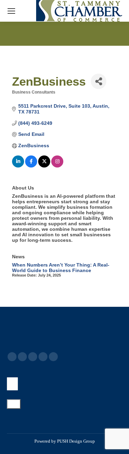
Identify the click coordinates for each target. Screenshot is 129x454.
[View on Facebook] (31, 166)
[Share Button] (98, 81)
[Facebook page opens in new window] (12, 356)
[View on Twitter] (44, 166)
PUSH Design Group (76, 441)
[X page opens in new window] (22, 356)
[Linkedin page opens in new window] (43, 356)
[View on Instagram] (57, 166)
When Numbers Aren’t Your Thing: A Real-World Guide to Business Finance (60, 267)
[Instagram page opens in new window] (53, 356)
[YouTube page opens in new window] (32, 356)
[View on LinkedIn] (18, 166)
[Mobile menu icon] (11, 11)
